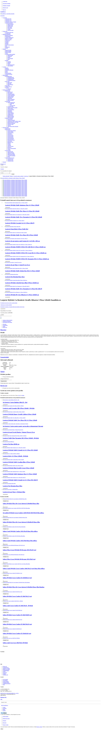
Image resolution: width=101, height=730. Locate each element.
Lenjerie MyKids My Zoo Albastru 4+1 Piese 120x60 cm (22, 294)
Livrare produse (6, 681)
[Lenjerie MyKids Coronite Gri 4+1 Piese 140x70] (14, 220)
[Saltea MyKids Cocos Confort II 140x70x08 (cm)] (12, 610)
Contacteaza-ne (5, 667)
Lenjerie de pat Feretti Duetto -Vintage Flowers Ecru (19, 432)
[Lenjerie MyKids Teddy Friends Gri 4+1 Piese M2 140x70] (14, 477)
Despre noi (5, 666)
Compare (2, 168)
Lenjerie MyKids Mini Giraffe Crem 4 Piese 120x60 (18, 468)
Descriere (4, 324)
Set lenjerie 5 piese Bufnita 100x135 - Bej (15, 402)
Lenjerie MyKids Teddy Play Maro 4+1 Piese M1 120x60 (22, 211)
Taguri (4, 326)
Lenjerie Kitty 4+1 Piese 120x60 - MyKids (15, 456)
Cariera (4, 671)
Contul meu (5, 1)
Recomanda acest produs (7, 322)
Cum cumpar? (5, 679)
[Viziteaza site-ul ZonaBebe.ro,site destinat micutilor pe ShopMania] (3, 713)
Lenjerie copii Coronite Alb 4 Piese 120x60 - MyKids (18, 408)
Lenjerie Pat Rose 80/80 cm (11, 444)
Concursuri (5, 672)
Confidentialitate (6, 670)
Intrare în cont (5, 7)
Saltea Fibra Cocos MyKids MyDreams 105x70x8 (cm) (19, 559)
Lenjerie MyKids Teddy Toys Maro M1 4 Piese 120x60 (21, 235)
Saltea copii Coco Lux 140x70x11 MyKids (15, 643)
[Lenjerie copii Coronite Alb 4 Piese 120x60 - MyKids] (13, 405)
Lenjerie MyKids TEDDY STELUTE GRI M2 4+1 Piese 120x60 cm (25, 247)
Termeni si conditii (6, 668)
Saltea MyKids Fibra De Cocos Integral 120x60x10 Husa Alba (21, 522)
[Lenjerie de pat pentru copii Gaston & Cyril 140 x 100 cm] (16, 238)
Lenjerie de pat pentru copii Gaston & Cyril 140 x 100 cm (22, 241)
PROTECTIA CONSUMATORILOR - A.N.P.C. (9, 693)
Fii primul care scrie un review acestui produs (8, 302)
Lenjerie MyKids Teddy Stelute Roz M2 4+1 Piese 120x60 (22, 271)
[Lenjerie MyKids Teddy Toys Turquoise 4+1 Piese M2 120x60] (17, 214)
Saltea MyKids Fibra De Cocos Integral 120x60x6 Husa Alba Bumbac (23, 587)
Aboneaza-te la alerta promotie (6, 304)
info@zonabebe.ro (4, 705)
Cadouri (4, 673)
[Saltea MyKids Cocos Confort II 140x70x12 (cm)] (12, 591)
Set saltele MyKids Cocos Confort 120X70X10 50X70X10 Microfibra (23, 513)
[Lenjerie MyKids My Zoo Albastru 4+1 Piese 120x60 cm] (16, 292)
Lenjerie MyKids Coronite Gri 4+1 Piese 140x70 (19, 223)
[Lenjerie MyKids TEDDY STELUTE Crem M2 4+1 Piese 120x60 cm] (18, 250)
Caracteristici (5, 325)
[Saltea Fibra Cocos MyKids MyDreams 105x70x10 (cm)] (14, 545)
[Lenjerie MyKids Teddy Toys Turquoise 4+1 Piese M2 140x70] (17, 286)
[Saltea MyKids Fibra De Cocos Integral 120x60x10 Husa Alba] (15, 517)
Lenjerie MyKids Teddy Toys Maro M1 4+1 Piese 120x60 (20, 420)
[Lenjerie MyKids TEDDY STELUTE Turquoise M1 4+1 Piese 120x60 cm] (19, 256)
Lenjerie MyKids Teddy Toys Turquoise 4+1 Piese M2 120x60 (23, 217)
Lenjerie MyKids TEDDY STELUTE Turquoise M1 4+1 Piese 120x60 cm (27, 259)
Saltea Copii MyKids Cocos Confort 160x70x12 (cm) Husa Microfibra (24, 568)
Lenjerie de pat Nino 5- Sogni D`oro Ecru (17, 265)
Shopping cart (3, 163)
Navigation (2, 15)
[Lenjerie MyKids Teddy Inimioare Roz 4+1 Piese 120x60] (16, 202)
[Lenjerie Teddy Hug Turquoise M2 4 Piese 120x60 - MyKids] (14, 435)
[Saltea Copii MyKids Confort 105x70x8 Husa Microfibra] (14, 536)
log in (19, 395)
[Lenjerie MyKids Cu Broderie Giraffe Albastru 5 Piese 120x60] (15, 180)
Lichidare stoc (5, 674)
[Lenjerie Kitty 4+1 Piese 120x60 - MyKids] (11, 453)
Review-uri (5, 327)
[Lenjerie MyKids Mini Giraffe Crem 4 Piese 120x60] (13, 465)
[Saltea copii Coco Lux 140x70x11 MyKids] (11, 638)
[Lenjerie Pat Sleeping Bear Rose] (11, 274)
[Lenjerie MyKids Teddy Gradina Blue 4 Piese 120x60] (13, 459)
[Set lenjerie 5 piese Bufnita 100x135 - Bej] (11, 399)
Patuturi (11, 176)
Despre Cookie (5, 724)
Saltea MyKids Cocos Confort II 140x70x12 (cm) (17, 596)
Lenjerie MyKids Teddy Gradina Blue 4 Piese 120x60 (19, 462)
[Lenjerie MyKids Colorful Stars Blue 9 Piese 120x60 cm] (16, 280)
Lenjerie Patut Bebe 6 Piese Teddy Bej (16, 229)
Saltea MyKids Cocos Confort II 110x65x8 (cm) (17, 633)
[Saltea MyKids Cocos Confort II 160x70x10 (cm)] (12, 619)
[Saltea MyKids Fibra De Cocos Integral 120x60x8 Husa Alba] (14, 498)
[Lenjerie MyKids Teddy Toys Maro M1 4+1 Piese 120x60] (14, 417)
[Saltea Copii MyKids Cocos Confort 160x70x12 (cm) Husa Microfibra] (16, 563)
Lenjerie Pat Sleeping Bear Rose (15, 277)
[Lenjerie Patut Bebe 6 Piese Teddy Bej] (12, 226)
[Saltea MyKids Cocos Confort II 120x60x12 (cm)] (12, 573)
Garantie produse (6, 682)
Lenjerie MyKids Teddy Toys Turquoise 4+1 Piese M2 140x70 (23, 289)
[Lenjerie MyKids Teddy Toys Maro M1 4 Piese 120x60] (16, 232)
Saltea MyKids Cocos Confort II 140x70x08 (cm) (17, 615)
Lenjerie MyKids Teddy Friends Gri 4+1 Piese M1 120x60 (20, 450)
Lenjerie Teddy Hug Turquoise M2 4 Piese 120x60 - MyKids (21, 438)
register (23, 395)
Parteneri (4, 720)
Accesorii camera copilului (18, 176)
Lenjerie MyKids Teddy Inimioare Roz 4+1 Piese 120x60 (22, 205)
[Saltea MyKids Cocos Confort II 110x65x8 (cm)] (12, 628)
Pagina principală (6, 176)
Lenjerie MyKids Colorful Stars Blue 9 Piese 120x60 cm (22, 283)
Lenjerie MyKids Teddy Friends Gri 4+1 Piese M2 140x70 (20, 480)
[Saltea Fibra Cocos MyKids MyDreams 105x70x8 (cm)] (13, 554)
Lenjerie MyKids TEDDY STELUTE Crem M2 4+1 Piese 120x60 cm (25, 253)
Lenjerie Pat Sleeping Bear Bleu (12, 486)
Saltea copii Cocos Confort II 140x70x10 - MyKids (18, 605)
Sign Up (4, 9)
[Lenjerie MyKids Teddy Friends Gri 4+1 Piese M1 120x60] (14, 447)
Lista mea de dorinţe (6, 3)
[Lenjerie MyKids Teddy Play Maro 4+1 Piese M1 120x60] (16, 208)
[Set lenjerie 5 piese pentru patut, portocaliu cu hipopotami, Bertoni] (15, 423)
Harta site (4, 722)
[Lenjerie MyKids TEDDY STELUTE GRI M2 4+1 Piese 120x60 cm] (18, 244)
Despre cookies (39, 726)
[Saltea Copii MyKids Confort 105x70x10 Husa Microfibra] (14, 526)
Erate (4, 684)
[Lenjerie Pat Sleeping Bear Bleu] (9, 483)
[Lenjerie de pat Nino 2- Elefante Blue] (10, 489)
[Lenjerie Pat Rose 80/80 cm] (8, 441)
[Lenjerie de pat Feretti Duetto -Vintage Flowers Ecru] (13, 429)
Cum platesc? (5, 680)
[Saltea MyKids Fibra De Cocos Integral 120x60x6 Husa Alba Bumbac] (16, 582)
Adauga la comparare (7, 321)
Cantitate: (2, 314)
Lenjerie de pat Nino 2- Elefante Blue (14, 492)
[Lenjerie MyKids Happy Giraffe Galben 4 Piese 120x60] (13, 411)
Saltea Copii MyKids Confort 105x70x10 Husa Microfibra (20, 531)
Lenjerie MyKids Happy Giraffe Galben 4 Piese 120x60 (19, 414)
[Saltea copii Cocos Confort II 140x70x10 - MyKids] (13, 601)
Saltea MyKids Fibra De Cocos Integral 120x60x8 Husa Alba (21, 503)
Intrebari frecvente (6, 718)
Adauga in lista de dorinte (7, 320)
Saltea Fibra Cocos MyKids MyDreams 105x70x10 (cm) (19, 550)
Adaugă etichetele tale (4, 378)
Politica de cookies (6, 669)
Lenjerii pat (26, 176)
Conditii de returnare (6, 683)
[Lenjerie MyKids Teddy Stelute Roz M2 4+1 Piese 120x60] (16, 268)
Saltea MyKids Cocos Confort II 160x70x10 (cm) (17, 624)
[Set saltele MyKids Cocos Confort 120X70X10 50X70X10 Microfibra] (16, 508)
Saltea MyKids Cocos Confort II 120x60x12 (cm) (17, 578)
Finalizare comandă (6, 5)
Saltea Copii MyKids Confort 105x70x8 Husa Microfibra (20, 540)
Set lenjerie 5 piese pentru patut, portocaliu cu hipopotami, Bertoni (23, 426)
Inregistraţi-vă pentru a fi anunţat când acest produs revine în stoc (12, 306)
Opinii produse (5, 716)
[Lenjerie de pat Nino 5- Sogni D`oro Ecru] (13, 262)
